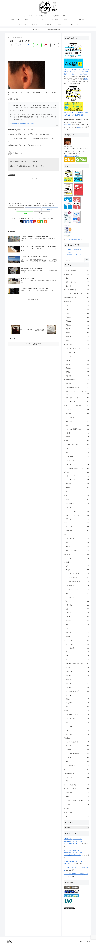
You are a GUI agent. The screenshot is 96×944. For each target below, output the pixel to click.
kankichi (79, 127)
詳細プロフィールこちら (71, 156)
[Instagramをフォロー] (31, 221)
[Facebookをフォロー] (24, 221)
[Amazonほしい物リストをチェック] (38, 221)
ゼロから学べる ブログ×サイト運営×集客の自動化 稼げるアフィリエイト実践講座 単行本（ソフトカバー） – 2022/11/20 (76, 71)
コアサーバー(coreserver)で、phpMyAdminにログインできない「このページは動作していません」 (76, 841)
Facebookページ (72, 252)
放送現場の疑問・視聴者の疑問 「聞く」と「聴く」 (23, 123)
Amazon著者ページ (75, 239)
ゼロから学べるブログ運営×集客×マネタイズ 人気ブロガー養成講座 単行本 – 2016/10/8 (76, 115)
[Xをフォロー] (21, 221)
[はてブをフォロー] (27, 221)
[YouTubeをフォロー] (34, 221)
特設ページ (67, 124)
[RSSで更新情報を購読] (45, 221)
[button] (54, 45)
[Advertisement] (33, 55)
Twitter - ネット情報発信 (74, 249)
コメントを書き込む (33, 344)
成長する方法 (12, 174)
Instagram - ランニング (74, 254)
